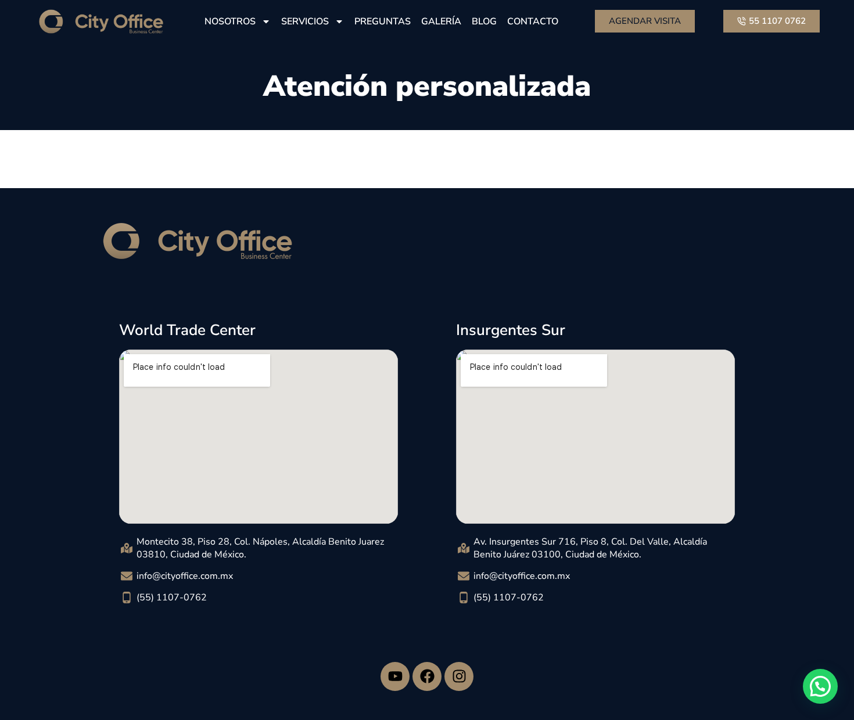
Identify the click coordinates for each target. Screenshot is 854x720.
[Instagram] (458, 676)
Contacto (532, 21)
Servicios (305, 21)
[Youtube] (395, 676)
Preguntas (382, 21)
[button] (820, 686)
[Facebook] (427, 676)
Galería (441, 21)
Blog (484, 21)
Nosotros (230, 21)
